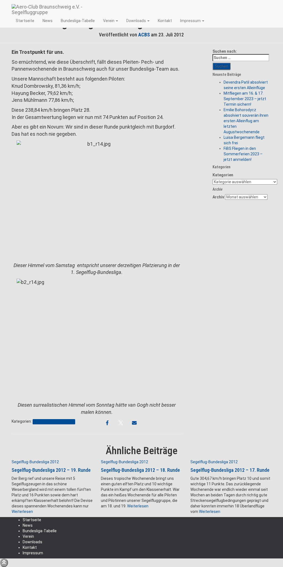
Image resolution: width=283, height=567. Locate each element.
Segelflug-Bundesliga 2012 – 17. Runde (229, 470)
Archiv (218, 197)
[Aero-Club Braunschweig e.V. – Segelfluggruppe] (61, 7)
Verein (109, 20)
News (48, 20)
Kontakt (165, 20)
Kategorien (223, 175)
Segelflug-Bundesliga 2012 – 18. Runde (140, 470)
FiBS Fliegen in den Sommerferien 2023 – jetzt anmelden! (243, 154)
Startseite (25, 20)
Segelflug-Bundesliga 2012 (53, 422)
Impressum (190, 20)
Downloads (136, 20)
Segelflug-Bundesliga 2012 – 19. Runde (51, 470)
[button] (116, 20)
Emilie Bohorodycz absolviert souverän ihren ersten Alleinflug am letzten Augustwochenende (246, 121)
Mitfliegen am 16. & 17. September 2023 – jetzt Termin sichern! (245, 99)
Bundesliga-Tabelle (78, 20)
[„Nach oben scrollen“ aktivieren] (4, 562)
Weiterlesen (22, 511)
